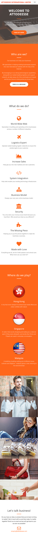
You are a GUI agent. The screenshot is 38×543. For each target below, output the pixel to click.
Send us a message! (19, 84)
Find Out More (19, 32)
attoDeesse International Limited (16, 2)
